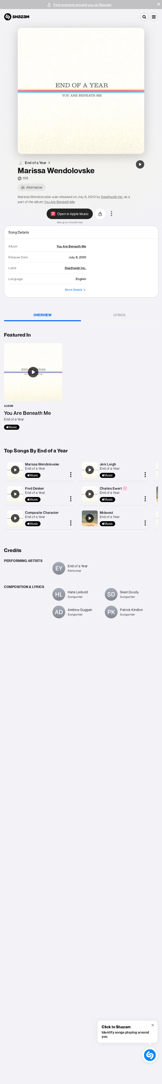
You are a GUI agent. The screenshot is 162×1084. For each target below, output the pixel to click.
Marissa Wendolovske (42, 464)
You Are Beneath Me (59, 202)
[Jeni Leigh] (89, 470)
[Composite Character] (15, 518)
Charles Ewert (111, 488)
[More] (70, 475)
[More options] (111, 214)
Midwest (106, 512)
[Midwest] (89, 518)
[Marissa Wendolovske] (140, 164)
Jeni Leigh (108, 464)
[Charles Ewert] (89, 494)
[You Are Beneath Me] (33, 386)
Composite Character (42, 512)
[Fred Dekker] (15, 494)
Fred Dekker (34, 488)
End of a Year (35, 468)
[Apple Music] (11, 427)
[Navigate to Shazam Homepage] (16, 16)
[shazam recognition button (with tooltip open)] (150, 1055)
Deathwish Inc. (112, 197)
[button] (158, 4)
